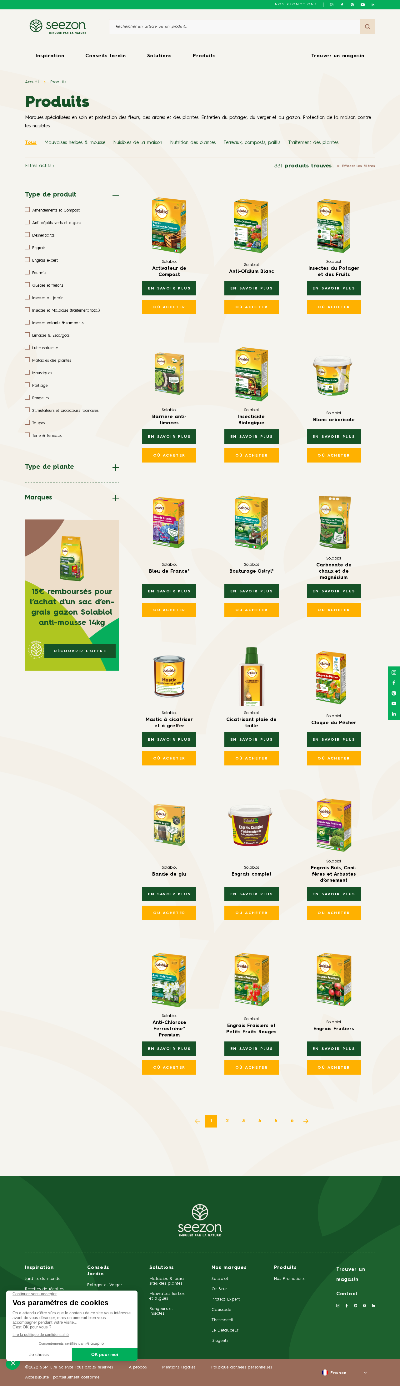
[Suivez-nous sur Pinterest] (352, 4)
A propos (138, 1367)
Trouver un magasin (338, 56)
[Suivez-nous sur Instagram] (332, 4)
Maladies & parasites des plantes (167, 1281)
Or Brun (220, 1289)
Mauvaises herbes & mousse (74, 143)
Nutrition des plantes (193, 143)
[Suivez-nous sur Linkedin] (373, 4)
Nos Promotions (289, 1279)
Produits (204, 56)
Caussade (221, 1310)
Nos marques (229, 1268)
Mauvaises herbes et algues (166, 1296)
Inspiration (50, 56)
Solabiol (220, 1279)
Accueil (32, 82)
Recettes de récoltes (44, 1289)
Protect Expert (226, 1299)
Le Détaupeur (225, 1330)
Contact (347, 1294)
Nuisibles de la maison (137, 143)
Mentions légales (178, 1367)
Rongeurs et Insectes (161, 1311)
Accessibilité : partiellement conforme (62, 1377)
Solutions (159, 56)
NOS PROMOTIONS (296, 4)
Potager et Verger (104, 1285)
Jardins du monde (42, 1279)
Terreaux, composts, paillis (251, 143)
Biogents (220, 1341)
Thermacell (223, 1320)
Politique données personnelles (241, 1367)
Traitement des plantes (313, 143)
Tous (31, 143)
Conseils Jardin (105, 56)
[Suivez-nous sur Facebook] (342, 4)
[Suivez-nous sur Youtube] (363, 4)
